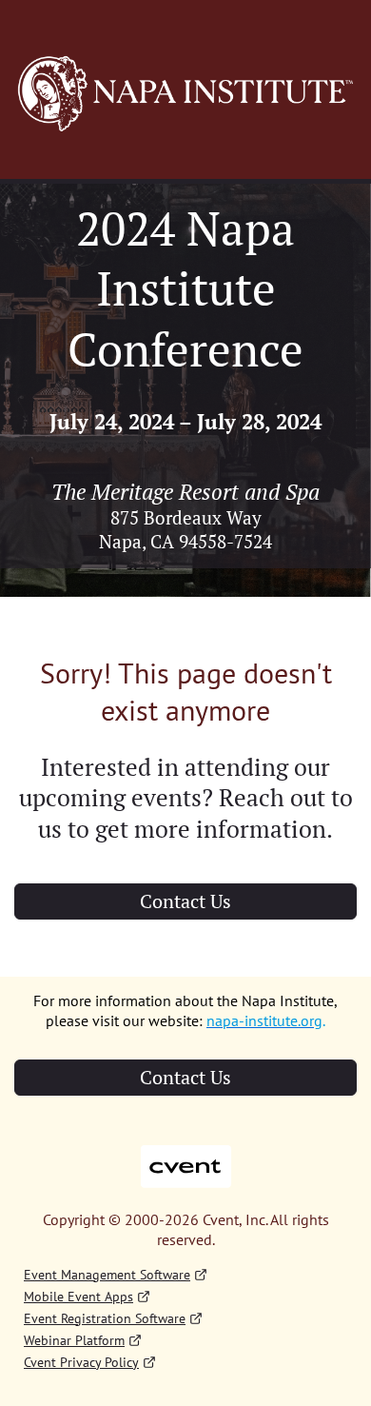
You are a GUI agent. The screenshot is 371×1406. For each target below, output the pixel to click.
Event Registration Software (105, 1318)
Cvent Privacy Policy (81, 1362)
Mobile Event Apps (78, 1296)
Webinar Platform (74, 1340)
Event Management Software (107, 1274)
